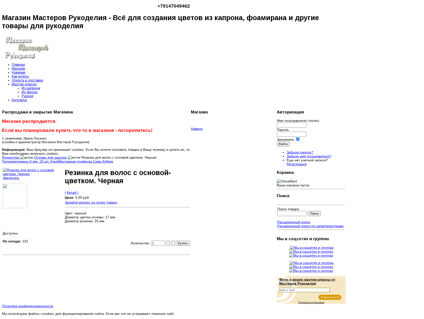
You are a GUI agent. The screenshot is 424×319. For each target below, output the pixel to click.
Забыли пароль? (300, 152)
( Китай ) (72, 192)
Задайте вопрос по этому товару (91, 202)
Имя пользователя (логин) (298, 121)
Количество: (141, 243)
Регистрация (297, 164)
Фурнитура (10, 157)
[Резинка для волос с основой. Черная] (15, 207)
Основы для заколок (50, 157)
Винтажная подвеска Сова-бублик (86, 161)
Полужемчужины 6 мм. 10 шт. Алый (30, 161)
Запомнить (285, 139)
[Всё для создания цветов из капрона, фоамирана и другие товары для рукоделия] (26, 58)
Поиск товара (288, 209)
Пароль (283, 130)
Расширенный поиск (293, 222)
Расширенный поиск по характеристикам (310, 226)
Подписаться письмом (311, 302)
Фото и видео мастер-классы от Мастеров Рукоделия (307, 281)
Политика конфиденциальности (27, 306)
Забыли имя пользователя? (309, 156)
